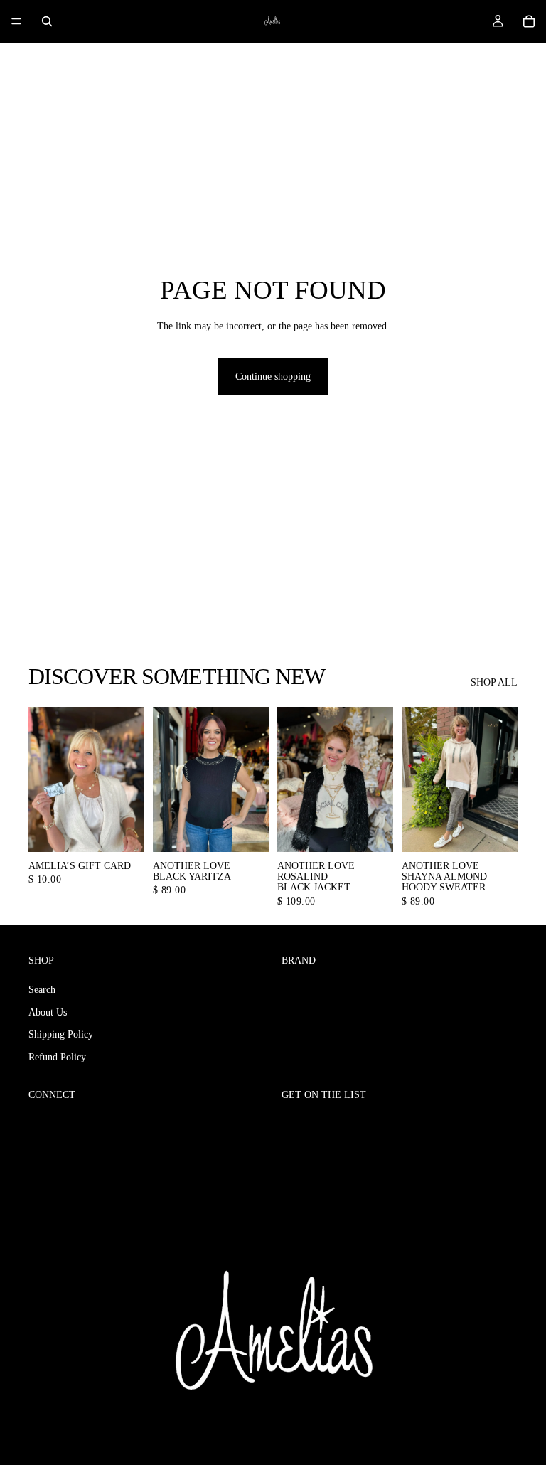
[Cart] (529, 21)
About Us (47, 1012)
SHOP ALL (494, 682)
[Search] (47, 21)
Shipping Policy (60, 1034)
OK (502, 1124)
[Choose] (122, 830)
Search (41, 989)
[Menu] (16, 21)
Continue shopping (273, 376)
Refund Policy (57, 1057)
